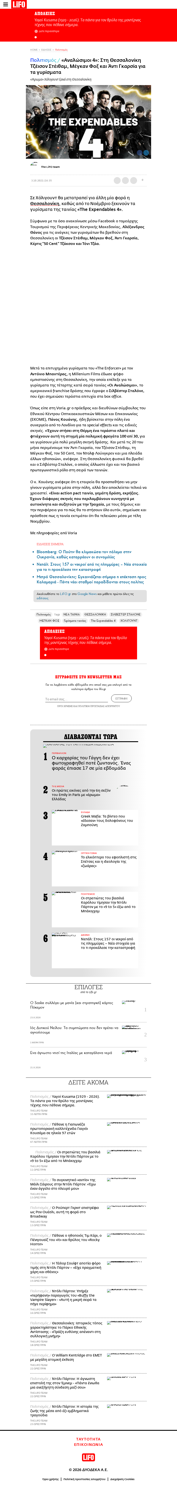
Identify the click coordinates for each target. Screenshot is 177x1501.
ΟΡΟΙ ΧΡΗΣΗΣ (65, 706)
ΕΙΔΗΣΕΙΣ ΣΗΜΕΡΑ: (50, 544)
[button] (36, 37)
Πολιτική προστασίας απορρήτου (84, 1479)
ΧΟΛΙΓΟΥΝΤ (128, 621)
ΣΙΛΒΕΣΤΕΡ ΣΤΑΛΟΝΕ (126, 614)
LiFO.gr (65, 594)
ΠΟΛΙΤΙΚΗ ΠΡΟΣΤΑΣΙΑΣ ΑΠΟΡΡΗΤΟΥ (99, 706)
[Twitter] (146, 153)
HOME (34, 49)
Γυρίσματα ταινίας (75, 621)
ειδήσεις (42, 598)
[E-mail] (133, 180)
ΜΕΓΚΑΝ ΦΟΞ (49, 621)
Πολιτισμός (61, 49)
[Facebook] (139, 153)
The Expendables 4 (103, 621)
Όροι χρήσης (51, 1479)
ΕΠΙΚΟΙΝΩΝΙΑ (88, 1445)
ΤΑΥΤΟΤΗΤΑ (88, 1439)
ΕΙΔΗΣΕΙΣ (46, 49)
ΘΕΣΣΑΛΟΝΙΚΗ (95, 614)
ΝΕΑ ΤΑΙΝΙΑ (71, 614)
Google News (87, 594)
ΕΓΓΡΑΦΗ (121, 698)
